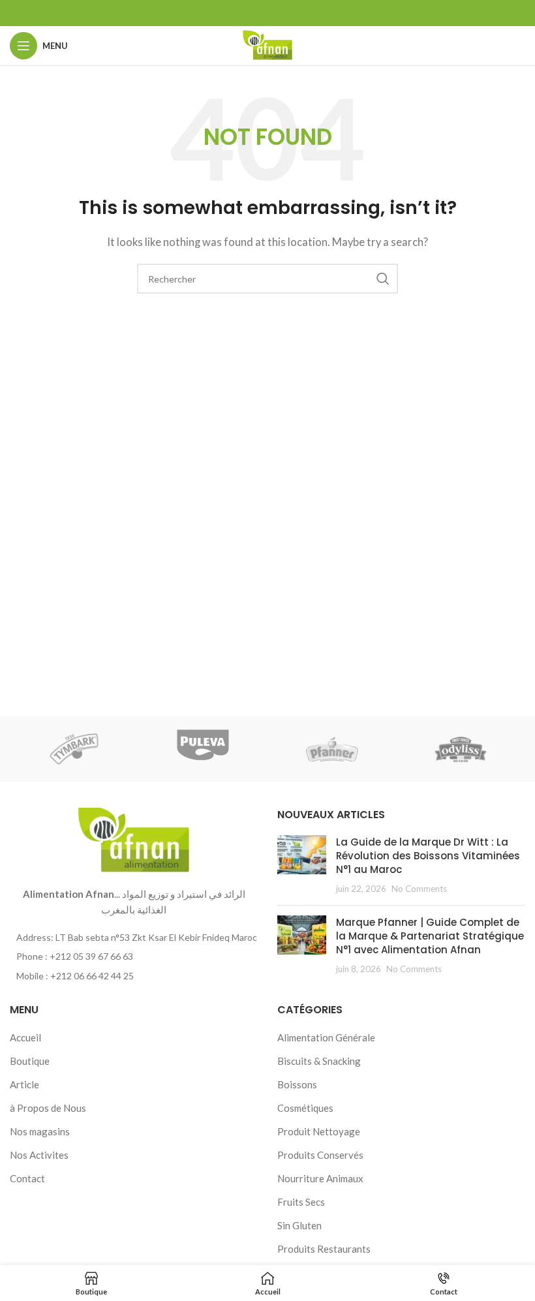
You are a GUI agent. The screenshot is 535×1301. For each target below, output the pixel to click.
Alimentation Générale (326, 1037)
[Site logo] (267, 44)
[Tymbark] (74, 749)
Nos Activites (39, 1155)
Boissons (297, 1084)
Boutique (30, 1061)
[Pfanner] (332, 749)
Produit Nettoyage (318, 1131)
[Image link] (133, 839)
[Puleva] (203, 749)
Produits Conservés (320, 1155)
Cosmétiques (305, 1108)
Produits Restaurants (324, 1249)
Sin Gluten (299, 1225)
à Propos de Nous (48, 1108)
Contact (27, 1178)
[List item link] (134, 956)
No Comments (419, 888)
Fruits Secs (301, 1202)
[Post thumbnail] (301, 865)
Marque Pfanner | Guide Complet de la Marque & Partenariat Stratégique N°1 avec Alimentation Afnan (430, 936)
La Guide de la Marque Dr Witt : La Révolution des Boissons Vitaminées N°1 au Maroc (428, 855)
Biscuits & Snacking (319, 1061)
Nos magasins (40, 1131)
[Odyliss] (460, 749)
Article (24, 1084)
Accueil (25, 1037)
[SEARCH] (383, 279)
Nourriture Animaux (320, 1178)
